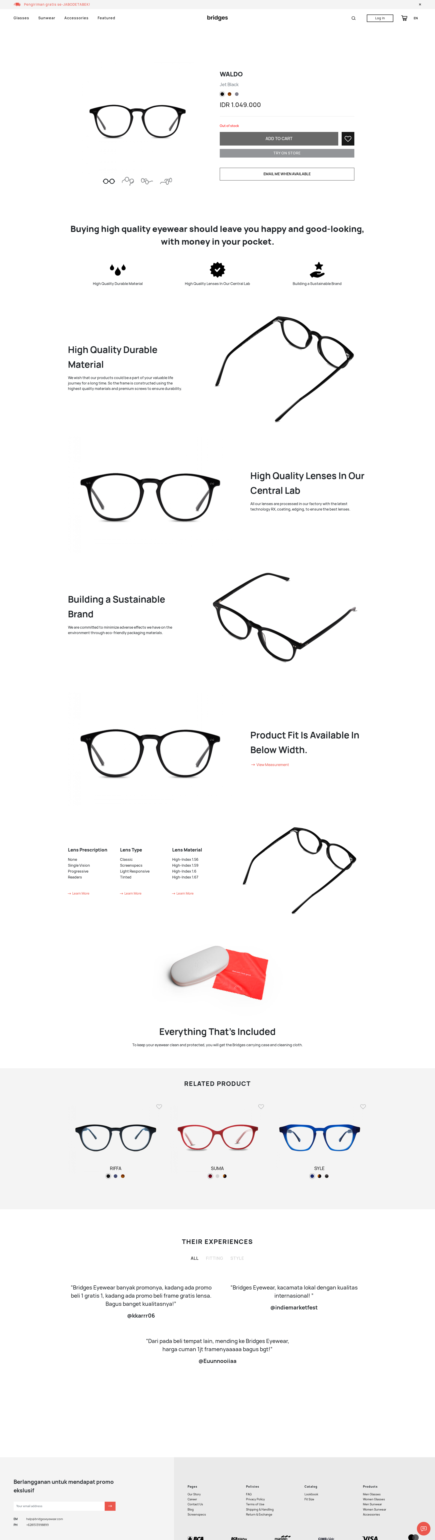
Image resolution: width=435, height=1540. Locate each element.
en (416, 18)
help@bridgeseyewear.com (44, 1519)
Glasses (21, 18)
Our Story (194, 1494)
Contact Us (195, 1504)
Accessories (76, 18)
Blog (191, 1509)
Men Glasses (372, 1494)
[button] (420, 4)
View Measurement (272, 764)
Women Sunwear (374, 1509)
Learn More (80, 893)
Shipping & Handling (260, 1509)
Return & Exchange (259, 1514)
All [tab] (195, 1258)
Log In (380, 18)
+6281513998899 (37, 1525)
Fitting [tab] (214, 1258)
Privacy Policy (255, 1499)
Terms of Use (255, 1504)
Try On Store (287, 153)
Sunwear (46, 18)
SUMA (217, 1168)
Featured (106, 18)
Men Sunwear (372, 1504)
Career (192, 1499)
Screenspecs (197, 1514)
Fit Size (309, 1499)
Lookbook (311, 1494)
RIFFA (115, 1168)
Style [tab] (237, 1258)
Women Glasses (374, 1499)
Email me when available (287, 174)
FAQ (248, 1494)
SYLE (319, 1168)
